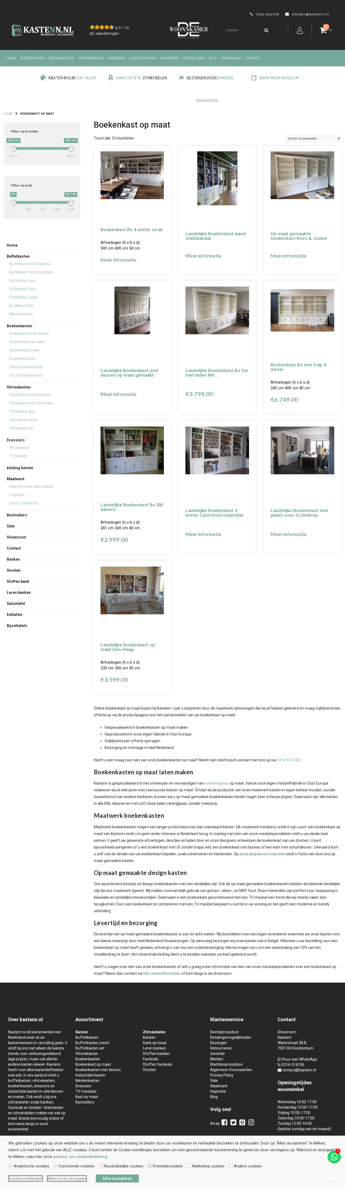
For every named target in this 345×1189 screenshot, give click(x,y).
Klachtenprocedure (226, 1064)
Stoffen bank (18, 581)
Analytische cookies (31, 1166)
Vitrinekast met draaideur (30, 395)
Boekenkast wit (22, 358)
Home (11, 58)
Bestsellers (194, 58)
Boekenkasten (61, 58)
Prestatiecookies (168, 1166)
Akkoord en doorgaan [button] (67, 1178)
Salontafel (16, 603)
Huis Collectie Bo (23, 503)
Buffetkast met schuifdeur (31, 272)
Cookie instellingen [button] (25, 1178)
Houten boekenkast (25, 375)
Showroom (231, 58)
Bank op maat (155, 1043)
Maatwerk (170, 58)
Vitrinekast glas (22, 411)
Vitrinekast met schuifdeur (31, 403)
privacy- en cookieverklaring (80, 1156)
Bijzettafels (17, 626)
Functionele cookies (76, 1166)
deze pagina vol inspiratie (262, 854)
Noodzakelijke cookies (123, 1166)
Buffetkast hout (22, 280)
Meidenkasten (21, 314)
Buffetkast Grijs (22, 289)
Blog (214, 1097)
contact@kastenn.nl (299, 1070)
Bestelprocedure (224, 1032)
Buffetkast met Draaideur (30, 264)
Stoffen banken (156, 1053)
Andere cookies (248, 1166)
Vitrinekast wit (21, 428)
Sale (213, 58)
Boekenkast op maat (26, 342)
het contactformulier (162, 973)
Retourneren (221, 1048)
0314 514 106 (288, 760)
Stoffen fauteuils (157, 1064)
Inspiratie (17, 495)
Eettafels (15, 614)
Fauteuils (150, 1059)
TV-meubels (85, 1091)
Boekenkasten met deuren (98, 1070)
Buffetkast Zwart (23, 297)
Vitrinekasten (91, 58)
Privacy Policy (221, 1075)
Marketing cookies (208, 1166)
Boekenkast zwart (24, 350)
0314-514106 (292, 1064)
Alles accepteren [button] (117, 1178)
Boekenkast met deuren (29, 333)
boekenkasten (217, 783)
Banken (13, 559)
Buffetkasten (32, 58)
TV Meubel (18, 456)
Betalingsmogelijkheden (230, 1037)
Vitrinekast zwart (23, 420)
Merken (216, 1059)
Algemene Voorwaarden (231, 1070)
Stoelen (13, 570)
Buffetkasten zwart (92, 1043)
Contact (253, 58)
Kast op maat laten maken (31, 486)
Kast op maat (86, 1097)
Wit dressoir (19, 447)
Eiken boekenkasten (26, 367)
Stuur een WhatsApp (299, 1059)
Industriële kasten (90, 1075)
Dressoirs (116, 58)
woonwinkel (291, 1089)
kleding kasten (143, 58)
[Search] (266, 30)
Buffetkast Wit (21, 306)
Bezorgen (218, 1043)
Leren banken (19, 592)
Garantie (217, 1053)
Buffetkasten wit (89, 1048)
